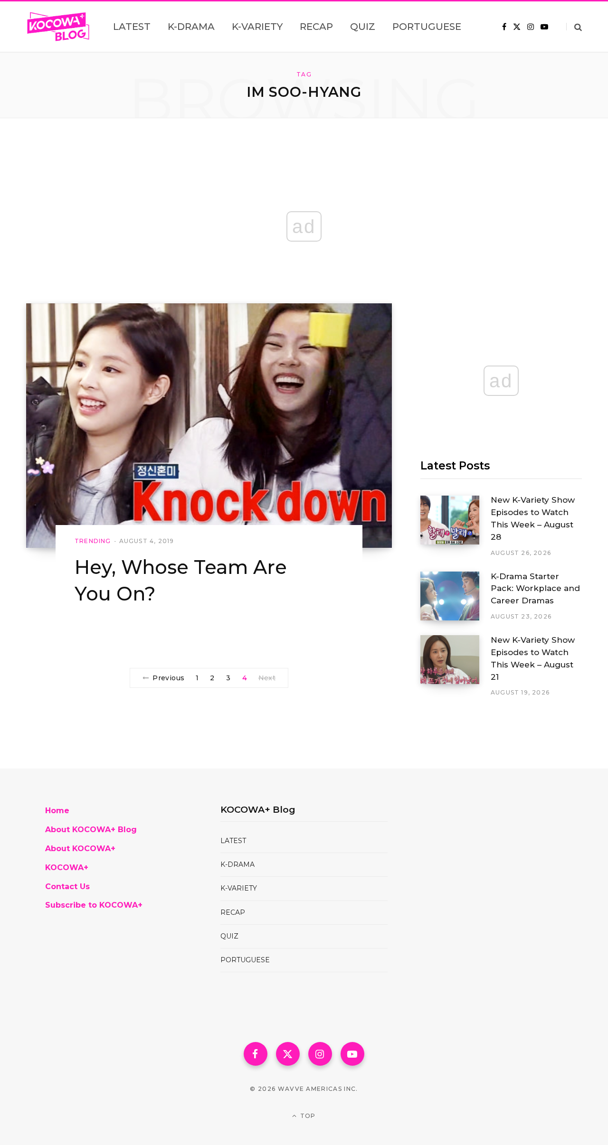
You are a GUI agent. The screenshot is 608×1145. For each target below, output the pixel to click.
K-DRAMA (237, 864)
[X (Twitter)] (288, 1054)
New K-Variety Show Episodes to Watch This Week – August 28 (533, 518)
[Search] (574, 27)
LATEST (233, 840)
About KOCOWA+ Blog (91, 829)
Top (307, 1115)
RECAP (232, 912)
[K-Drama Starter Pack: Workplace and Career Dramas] (455, 596)
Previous (168, 678)
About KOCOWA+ (80, 848)
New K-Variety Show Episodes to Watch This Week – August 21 (533, 658)
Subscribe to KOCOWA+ (93, 905)
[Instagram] (320, 1054)
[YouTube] (352, 1054)
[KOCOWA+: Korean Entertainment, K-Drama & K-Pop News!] (58, 26)
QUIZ (229, 936)
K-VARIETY (238, 888)
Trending (93, 540)
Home (57, 810)
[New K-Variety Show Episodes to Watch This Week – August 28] (455, 526)
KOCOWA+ (66, 867)
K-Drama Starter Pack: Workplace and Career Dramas (535, 589)
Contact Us (67, 886)
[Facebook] (255, 1054)
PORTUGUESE (245, 960)
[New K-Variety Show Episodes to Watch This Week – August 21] (455, 666)
